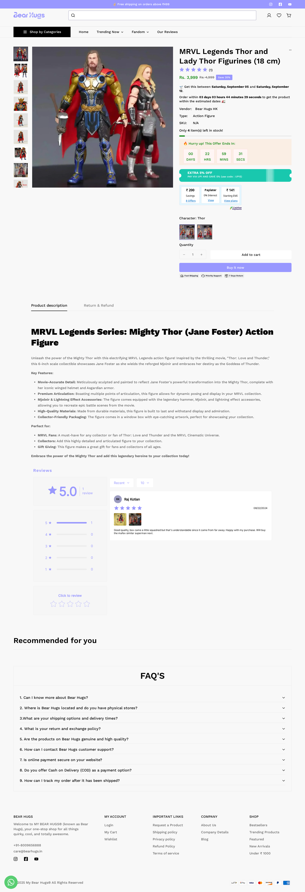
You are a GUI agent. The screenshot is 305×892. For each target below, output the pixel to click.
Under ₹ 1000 (260, 853)
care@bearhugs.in (27, 851)
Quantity (186, 245)
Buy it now (235, 268)
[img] (193, 70)
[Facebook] (280, 4)
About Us (208, 825)
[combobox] (162, 15)
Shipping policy (165, 832)
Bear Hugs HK (206, 109)
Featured (256, 839)
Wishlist (110, 839)
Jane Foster (204, 232)
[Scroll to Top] (297, 869)
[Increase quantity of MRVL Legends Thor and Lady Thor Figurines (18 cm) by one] (201, 254)
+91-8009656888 (27, 845)
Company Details (214, 832)
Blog (204, 839)
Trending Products (264, 832)
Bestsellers (258, 825)
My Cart (110, 832)
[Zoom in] (164, 55)
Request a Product (168, 825)
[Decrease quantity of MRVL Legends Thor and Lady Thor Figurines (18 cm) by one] (184, 254)
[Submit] (73, 15)
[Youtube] (290, 4)
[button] (289, 15)
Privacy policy (164, 839)
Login (108, 825)
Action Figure (204, 116)
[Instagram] (270, 4)
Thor (187, 232)
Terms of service (166, 853)
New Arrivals (259, 846)
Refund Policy (164, 846)
